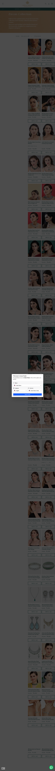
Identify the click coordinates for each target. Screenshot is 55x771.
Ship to (16, 383)
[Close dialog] (42, 375)
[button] (3, 768)
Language (17, 388)
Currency (31, 388)
